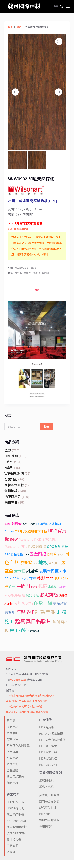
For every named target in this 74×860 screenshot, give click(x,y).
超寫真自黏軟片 (33, 621)
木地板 (61, 586)
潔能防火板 (23, 603)
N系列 (8, 468)
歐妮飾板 (49, 595)
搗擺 (35, 273)
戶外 (12, 587)
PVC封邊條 (37, 547)
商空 (35, 563)
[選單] (68, 6)
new (14, 539)
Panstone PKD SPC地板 (37, 539)
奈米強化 (54, 563)
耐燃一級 (43, 603)
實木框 (19, 571)
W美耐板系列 (22, 268)
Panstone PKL (15, 547)
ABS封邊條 (13, 524)
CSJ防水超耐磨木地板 (31, 531)
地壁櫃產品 (12, 497)
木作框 (52, 586)
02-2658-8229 (18, 679)
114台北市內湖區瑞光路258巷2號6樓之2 (30, 695)
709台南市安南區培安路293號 (24, 706)
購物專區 (10, 502)
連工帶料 (19, 630)
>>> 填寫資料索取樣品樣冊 (25, 223)
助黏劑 (61, 555)
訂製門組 (44, 273)
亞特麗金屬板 (14, 485)
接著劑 (34, 587)
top (26, 554)
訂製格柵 (25, 612)
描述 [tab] (37, 290)
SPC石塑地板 (57, 547)
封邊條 (32, 571)
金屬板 (34, 631)
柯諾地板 (32, 595)
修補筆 (52, 554)
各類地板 (10, 491)
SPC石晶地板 (13, 554)
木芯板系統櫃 (14, 595)
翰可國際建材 (24, 6)
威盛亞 (18, 273)
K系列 (8, 462)
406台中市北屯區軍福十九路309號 (26, 701)
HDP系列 (11, 456)
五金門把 (38, 554)
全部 (33, 268)
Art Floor (29, 524)
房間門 (27, 273)
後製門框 (45, 578)
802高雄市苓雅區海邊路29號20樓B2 (27, 711)
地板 (43, 562)
